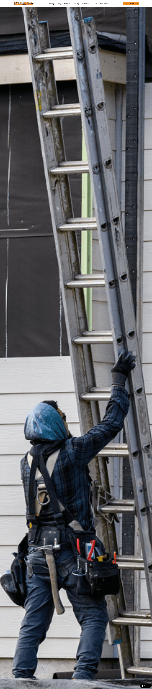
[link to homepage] (23, 4)
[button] (85, 3)
